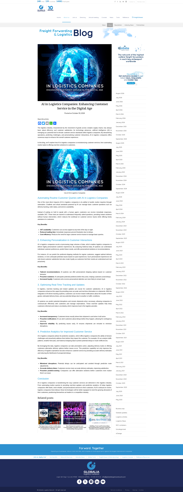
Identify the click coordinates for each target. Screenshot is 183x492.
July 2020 (119, 391)
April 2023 (119, 259)
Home (59, 17)
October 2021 (120, 333)
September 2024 (121, 189)
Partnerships (140, 25)
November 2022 (121, 280)
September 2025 (121, 139)
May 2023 (119, 255)
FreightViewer (138, 17)
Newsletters (118, 25)
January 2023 (120, 271)
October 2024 (120, 184)
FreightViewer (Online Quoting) (109, 457)
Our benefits (53, 457)
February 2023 (120, 267)
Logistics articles (121, 417)
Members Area (141, 1)
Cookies (141, 490)
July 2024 (119, 197)
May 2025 (119, 155)
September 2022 (121, 288)
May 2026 (119, 106)
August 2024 (120, 193)
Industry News (129, 25)
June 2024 (119, 201)
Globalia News (80, 457)
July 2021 (119, 346)
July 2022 (119, 296)
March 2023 (120, 263)
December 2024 (121, 176)
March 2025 (120, 164)
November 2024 (121, 180)
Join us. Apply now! (39, 457)
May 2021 (119, 354)
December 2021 (121, 325)
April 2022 (119, 309)
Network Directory (66, 457)
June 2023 (119, 251)
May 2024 (119, 205)
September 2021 (121, 338)
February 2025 (120, 168)
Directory (83, 17)
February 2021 (120, 366)
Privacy (127, 490)
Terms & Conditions (116, 490)
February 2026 (120, 118)
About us (66, 17)
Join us (74, 17)
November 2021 (121, 329)
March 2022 (120, 313)
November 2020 (121, 379)
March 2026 (120, 114)
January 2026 (120, 122)
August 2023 (120, 242)
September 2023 (121, 238)
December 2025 (121, 126)
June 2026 (119, 102)
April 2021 (119, 358)
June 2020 (119, 395)
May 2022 (119, 304)
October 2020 (120, 383)
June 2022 (119, 300)
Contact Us (132, 1)
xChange (119, 433)
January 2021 (120, 371)
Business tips (120, 409)
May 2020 (119, 400)
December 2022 (121, 275)
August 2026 (120, 93)
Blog (110, 25)
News (111, 17)
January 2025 (120, 172)
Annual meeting (94, 17)
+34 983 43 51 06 (96, 477)
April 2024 (119, 209)
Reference (126, 17)
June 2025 (119, 151)
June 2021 (119, 350)
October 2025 (120, 135)
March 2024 (120, 213)
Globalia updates (121, 413)
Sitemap (134, 490)
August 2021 (120, 342)
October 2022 (120, 284)
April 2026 (119, 110)
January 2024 (120, 222)
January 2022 (120, 321)
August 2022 (120, 292)
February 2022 (120, 317)
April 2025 (119, 160)
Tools (118, 17)
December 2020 (121, 375)
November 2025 (121, 131)
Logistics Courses (127, 457)
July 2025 (119, 147)
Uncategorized (121, 429)
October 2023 (120, 234)
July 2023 (119, 246)
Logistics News (121, 421)
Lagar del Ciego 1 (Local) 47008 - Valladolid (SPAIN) (73, 477)
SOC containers (121, 425)
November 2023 (121, 230)
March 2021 (119, 362)
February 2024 (120, 217)
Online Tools (92, 457)
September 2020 (121, 387)
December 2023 (121, 226)
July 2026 (119, 97)
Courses (104, 17)
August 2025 (120, 143)
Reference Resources (143, 457)
